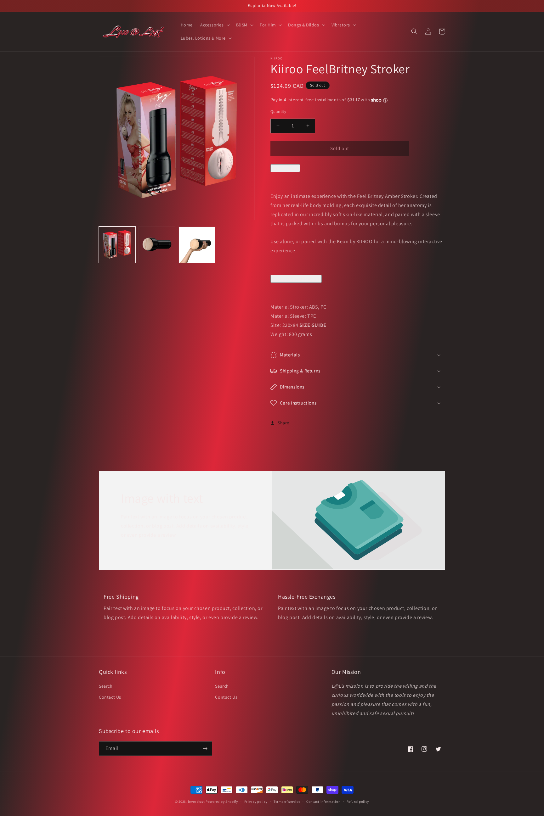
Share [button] (283, 423)
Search (106, 686)
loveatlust (196, 801)
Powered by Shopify (222, 801)
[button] (214, 24)
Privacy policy (256, 801)
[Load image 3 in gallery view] (196, 244)
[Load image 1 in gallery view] (117, 244)
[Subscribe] (205, 748)
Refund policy (358, 801)
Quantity (278, 111)
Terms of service (287, 801)
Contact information (323, 801)
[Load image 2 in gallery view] (157, 244)
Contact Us (110, 697)
